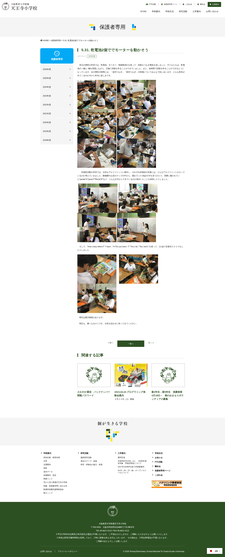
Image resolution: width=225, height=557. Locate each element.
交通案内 (215, 4)
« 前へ (110, 343)
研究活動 (183, 11)
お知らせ (159, 457)
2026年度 (47, 69)
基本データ (48, 472)
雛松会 (202, 4)
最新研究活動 (86, 457)
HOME (143, 11)
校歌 (45, 468)
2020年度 (47, 122)
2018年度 (47, 140)
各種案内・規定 (49, 475)
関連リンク (48, 479)
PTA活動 (152, 4)
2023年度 (47, 96)
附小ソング (48, 493)
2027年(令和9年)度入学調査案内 (131, 467)
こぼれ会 (188, 4)
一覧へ (131, 344)
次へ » (151, 343)
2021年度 (47, 113)
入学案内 (196, 11)
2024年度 (47, 87)
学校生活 (169, 11)
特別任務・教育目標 (51, 457)
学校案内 (156, 11)
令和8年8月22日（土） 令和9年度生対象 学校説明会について (132, 462)
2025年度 (47, 78)
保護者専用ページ (170, 4)
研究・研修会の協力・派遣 (91, 464)
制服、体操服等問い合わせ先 (55, 486)
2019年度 (47, 131)
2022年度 (47, 105)
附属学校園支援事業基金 (53, 489)
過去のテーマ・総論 (89, 461)
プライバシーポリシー (67, 551)
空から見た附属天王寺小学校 (55, 482)
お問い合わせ (212, 11)
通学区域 (121, 457)
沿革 (45, 461)
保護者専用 (56, 40)
